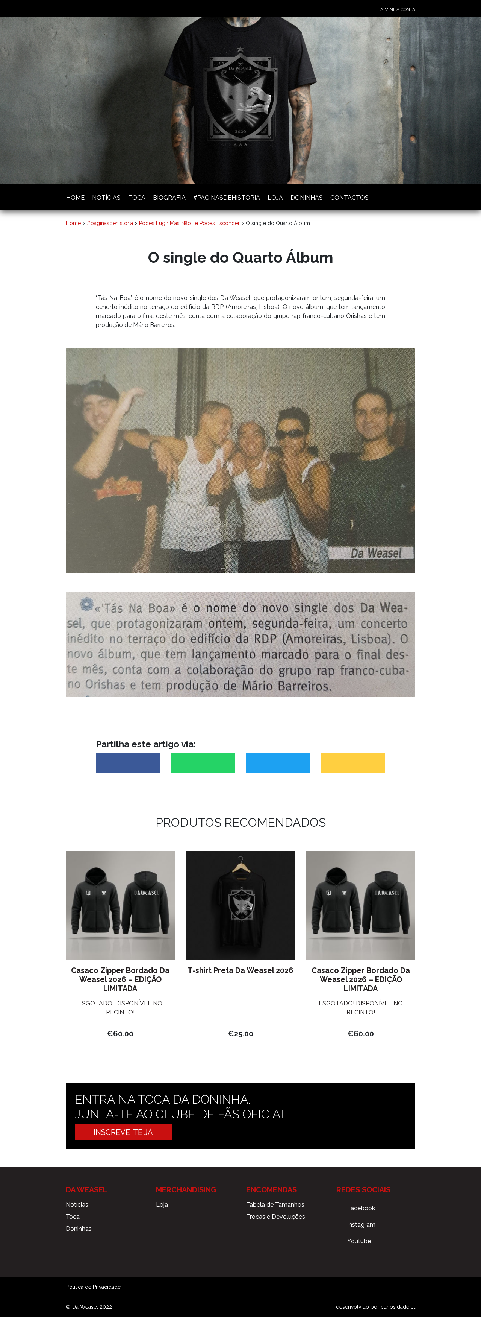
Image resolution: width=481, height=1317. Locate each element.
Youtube (359, 1241)
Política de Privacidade (93, 1287)
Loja (275, 197)
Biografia (169, 197)
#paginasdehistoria (226, 197)
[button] (128, 763)
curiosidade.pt (398, 1307)
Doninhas (306, 197)
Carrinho (412, 197)
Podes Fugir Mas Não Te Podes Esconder (189, 223)
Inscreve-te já (123, 1132)
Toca (136, 197)
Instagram (361, 1224)
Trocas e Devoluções (275, 1216)
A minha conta (397, 9)
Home (75, 197)
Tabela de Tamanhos (275, 1204)
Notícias (106, 197)
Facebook (361, 1208)
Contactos (349, 197)
